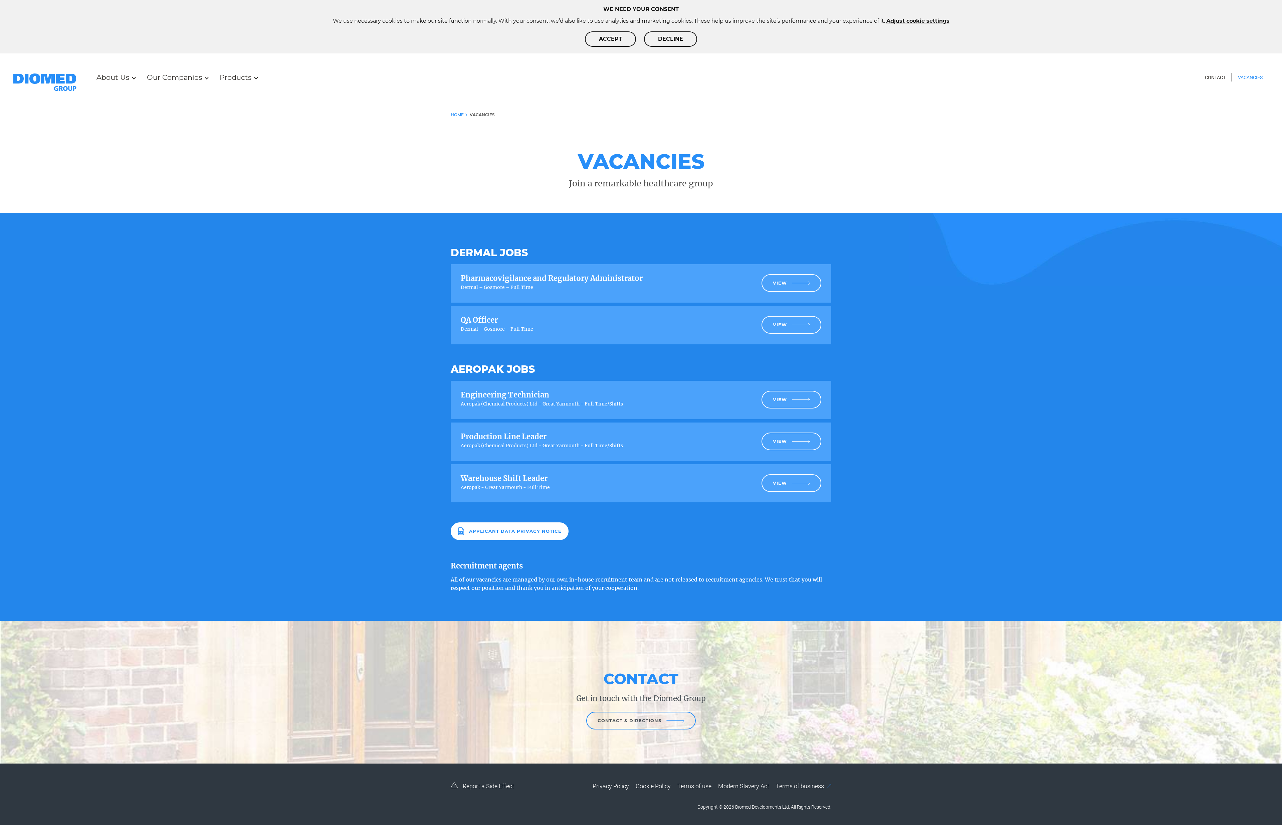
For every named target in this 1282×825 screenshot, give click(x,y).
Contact (1215, 77)
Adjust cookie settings (917, 21)
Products (235, 77)
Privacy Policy (611, 786)
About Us (112, 77)
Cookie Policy (653, 786)
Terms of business (800, 786)
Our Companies (174, 77)
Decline (670, 39)
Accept (610, 39)
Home (457, 114)
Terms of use (694, 786)
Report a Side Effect (487, 786)
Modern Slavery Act (743, 786)
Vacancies (1250, 77)
